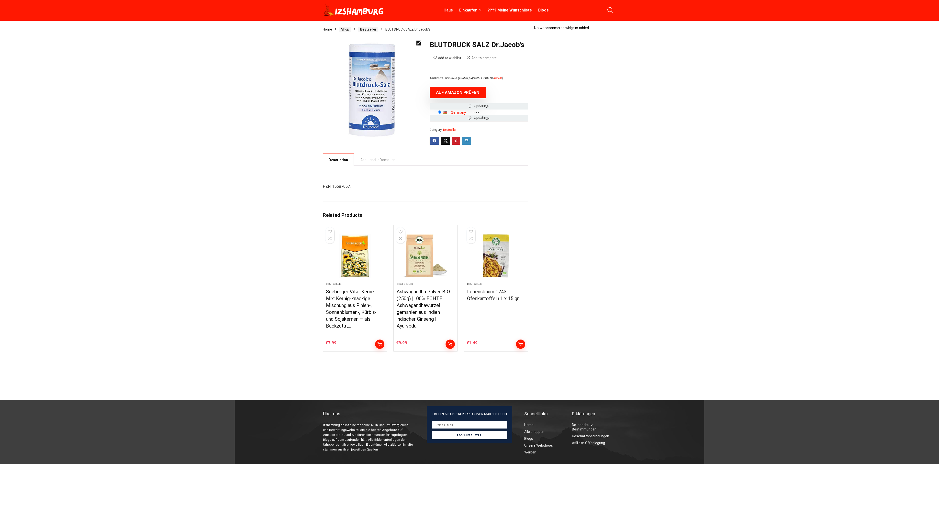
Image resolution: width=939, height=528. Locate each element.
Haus (448, 10)
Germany (458, 112)
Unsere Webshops (538, 445)
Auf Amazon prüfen (457, 92)
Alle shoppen (534, 432)
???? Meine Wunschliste (510, 10)
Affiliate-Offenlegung (588, 443)
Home (327, 29)
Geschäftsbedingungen (590, 436)
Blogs (543, 10)
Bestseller (368, 29)
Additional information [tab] (377, 160)
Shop (345, 29)
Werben (530, 452)
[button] (418, 43)
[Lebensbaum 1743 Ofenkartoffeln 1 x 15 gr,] (496, 256)
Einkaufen (468, 10)
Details (498, 78)
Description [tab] (338, 160)
